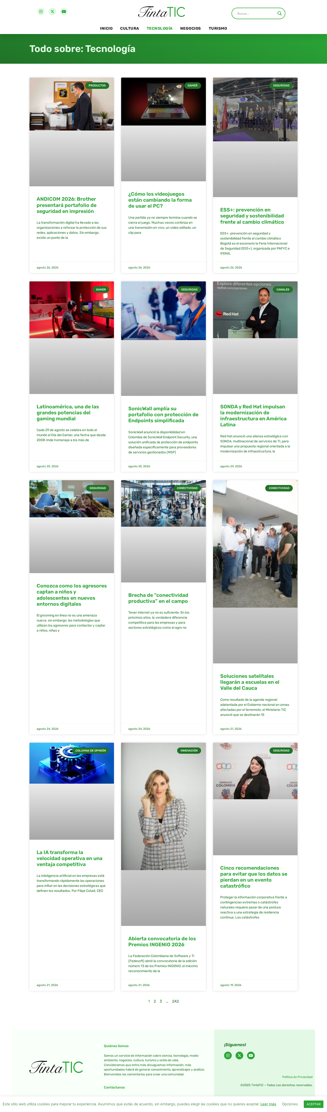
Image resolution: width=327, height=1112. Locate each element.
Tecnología (160, 28)
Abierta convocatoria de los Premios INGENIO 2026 (162, 941)
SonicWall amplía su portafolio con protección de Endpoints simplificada (163, 414)
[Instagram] (41, 11)
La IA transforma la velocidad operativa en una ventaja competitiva (69, 858)
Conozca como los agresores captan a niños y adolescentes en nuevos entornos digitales (72, 595)
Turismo (218, 28)
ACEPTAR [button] (314, 1104)
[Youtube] (64, 11)
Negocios (190, 28)
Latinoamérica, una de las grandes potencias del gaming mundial (68, 413)
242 (175, 1001)
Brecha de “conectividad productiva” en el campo (158, 598)
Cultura (129, 28)
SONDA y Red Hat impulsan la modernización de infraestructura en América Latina (253, 416)
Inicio (106, 28)
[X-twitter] (52, 11)
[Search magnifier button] (279, 13)
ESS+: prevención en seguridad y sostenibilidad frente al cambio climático (252, 216)
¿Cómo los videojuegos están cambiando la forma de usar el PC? (160, 200)
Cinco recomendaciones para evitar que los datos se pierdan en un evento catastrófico (253, 877)
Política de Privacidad (297, 1077)
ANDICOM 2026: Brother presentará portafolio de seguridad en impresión (66, 205)
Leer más (268, 1104)
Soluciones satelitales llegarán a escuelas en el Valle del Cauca (249, 682)
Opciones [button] (290, 1104)
